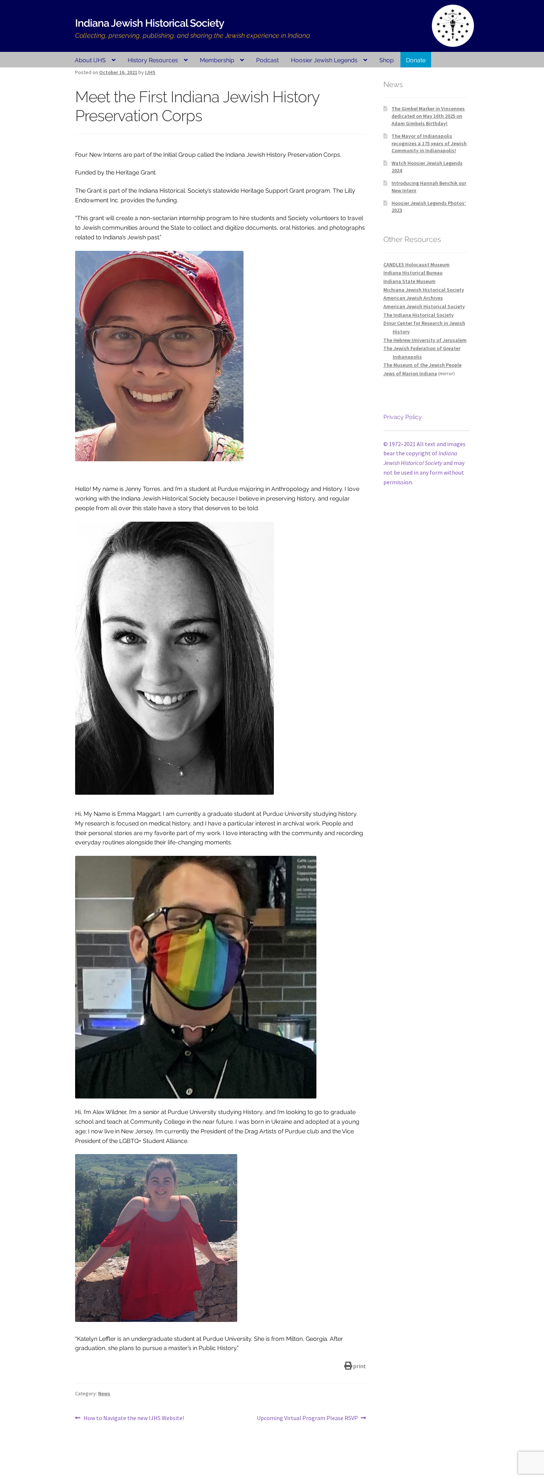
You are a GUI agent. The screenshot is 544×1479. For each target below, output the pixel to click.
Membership (217, 60)
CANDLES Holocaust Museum (416, 264)
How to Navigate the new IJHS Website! (133, 1418)
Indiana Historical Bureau (413, 272)
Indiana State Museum (409, 281)
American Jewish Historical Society (424, 306)
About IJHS (90, 60)
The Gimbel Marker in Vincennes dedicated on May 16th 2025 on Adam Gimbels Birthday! (428, 116)
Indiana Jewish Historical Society (149, 23)
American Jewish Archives (413, 298)
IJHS (150, 72)
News (104, 1393)
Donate (416, 60)
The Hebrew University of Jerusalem (425, 340)
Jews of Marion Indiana (410, 373)
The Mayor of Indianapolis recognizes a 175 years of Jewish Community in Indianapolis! (429, 143)
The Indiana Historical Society (418, 315)
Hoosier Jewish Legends (324, 60)
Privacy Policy (402, 417)
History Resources (153, 60)
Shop (386, 60)
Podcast (267, 60)
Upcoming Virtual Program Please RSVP (307, 1418)
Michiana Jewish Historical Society (423, 289)
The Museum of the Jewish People (422, 365)
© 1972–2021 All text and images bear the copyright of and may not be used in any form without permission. (424, 463)
